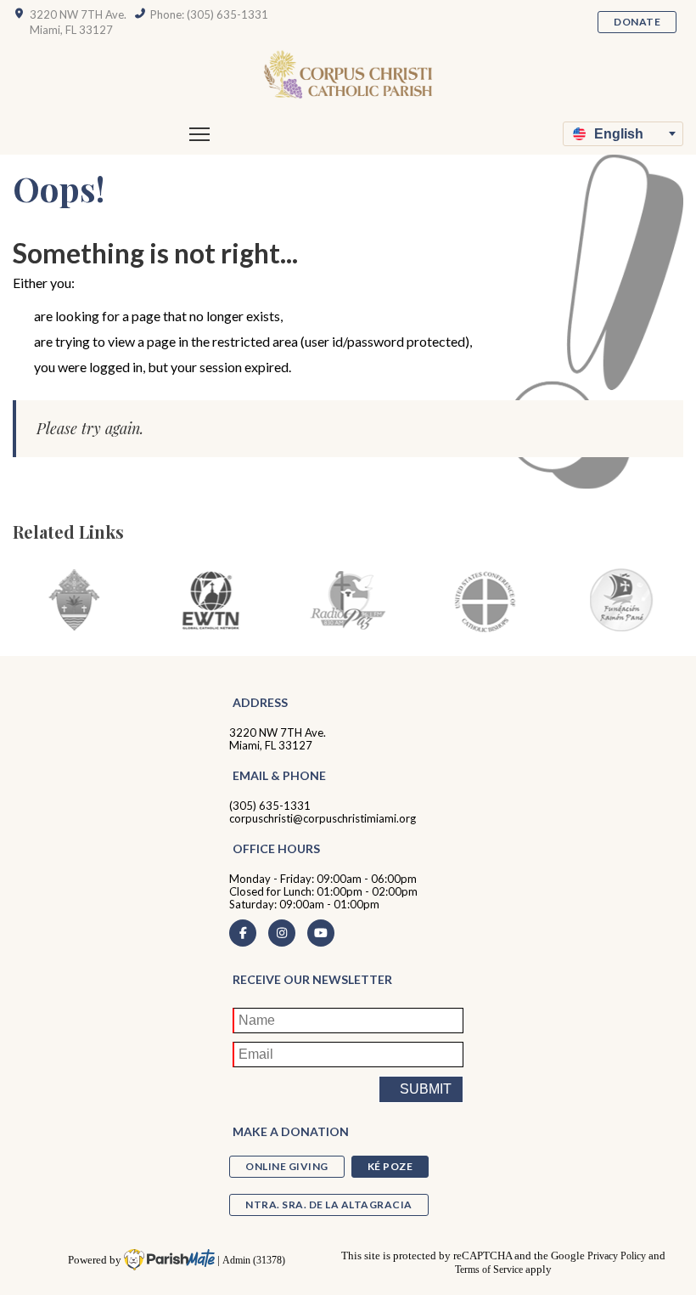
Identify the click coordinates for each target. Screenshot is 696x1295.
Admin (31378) (253, 1260)
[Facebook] (242, 933)
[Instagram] (281, 933)
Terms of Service (489, 1269)
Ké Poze (390, 1166)
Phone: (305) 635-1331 (209, 14)
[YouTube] (320, 933)
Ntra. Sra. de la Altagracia (329, 1204)
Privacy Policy (616, 1256)
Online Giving (286, 1166)
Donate (637, 21)
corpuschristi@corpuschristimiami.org (322, 818)
